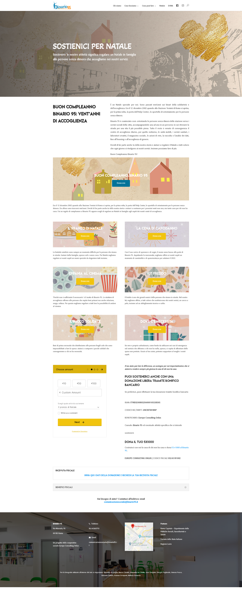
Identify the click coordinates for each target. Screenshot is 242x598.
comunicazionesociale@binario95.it (121, 502)
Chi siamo (117, 6)
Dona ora (121, 183)
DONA (170, 6)
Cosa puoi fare (148, 6)
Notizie (162, 6)
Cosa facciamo (130, 6)
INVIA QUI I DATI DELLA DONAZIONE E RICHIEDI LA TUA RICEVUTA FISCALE (121, 475)
